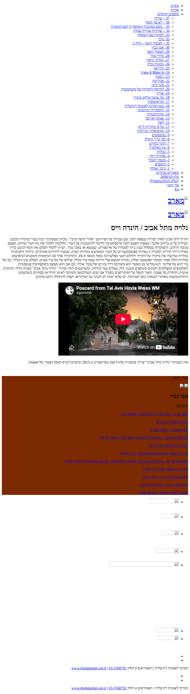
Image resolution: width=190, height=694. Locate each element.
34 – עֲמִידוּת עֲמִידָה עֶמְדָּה (151, 31)
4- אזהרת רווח (159, 156)
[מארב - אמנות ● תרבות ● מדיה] (178, 200)
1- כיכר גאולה (160, 168)
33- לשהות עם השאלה (153, 35)
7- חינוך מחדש (159, 143)
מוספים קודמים (168, 14)
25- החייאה (161, 68)
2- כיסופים (162, 164)
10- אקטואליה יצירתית (153, 131)
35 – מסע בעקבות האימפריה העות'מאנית (140, 27)
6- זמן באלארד (159, 148)
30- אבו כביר (160, 47)
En (177, 189)
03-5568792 (118, 668)
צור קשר (173, 185)
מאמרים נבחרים (167, 173)
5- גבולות (163, 152)
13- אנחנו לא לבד (157, 118)
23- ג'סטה (162, 77)
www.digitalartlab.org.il (88, 668)
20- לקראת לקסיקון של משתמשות (145, 89)
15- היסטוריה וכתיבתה (153, 110)
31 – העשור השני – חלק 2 (151, 43)
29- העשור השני (158, 52)
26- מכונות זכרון (158, 64)
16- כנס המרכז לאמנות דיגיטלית (147, 106)
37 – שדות (162, 18)
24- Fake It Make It (155, 72)
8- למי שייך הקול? (157, 139)
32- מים (164, 39)
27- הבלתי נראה (158, 60)
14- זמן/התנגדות (158, 114)
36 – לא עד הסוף (158, 22)
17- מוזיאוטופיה (159, 102)
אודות (175, 10)
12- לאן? (163, 122)
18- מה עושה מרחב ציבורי (151, 97)
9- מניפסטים (161, 135)
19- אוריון (163, 93)
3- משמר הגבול (159, 160)
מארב (175, 6)
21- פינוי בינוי (160, 85)
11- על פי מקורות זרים (154, 127)
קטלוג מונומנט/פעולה (164, 181)
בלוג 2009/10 (169, 177)
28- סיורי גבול (160, 56)
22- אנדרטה (161, 81)
